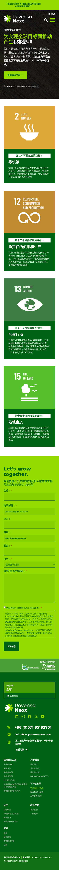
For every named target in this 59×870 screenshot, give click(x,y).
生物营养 (7, 768)
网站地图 (26, 857)
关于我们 (34, 759)
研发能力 (7, 817)
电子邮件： (10, 505)
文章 (5, 833)
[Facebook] (29, 716)
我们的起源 (34, 768)
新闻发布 (7, 837)
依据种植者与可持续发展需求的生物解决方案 (15, 785)
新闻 (6, 828)
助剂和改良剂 (9, 780)
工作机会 (34, 813)
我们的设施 (34, 772)
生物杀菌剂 (8, 776)
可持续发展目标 (12, 29)
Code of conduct (42, 857)
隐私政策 (34, 607)
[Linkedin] (16, 716)
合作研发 (7, 809)
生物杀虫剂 (8, 772)
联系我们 (34, 809)
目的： (8, 559)
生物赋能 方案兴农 (11, 813)
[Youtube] (42, 716)
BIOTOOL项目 (36, 792)
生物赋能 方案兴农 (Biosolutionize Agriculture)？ (23, 5)
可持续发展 (19, 86)
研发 (6, 805)
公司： (7, 519)
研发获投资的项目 (11, 821)
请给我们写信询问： (15, 571)
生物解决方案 (10, 759)
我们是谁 (34, 764)
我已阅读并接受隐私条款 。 (24, 608)
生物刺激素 (8, 764)
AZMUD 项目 (36, 796)
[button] (46, 20)
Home (10, 86)
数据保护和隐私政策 (12, 857)
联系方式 (34, 805)
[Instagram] (23, 716)
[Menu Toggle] (52, 20)
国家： (8, 546)
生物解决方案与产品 (12, 791)
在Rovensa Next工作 (39, 776)
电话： (7, 532)
